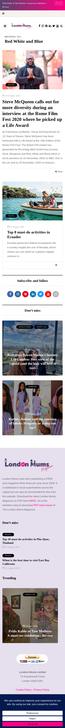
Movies (11, 85)
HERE (32, 500)
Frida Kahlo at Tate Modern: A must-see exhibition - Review (30, 633)
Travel (11, 216)
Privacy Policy (41, 689)
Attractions (25, 327)
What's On (41, 327)
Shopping (32, 387)
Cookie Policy (23, 689)
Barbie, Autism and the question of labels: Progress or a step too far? (32, 423)
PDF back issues (43, 505)
